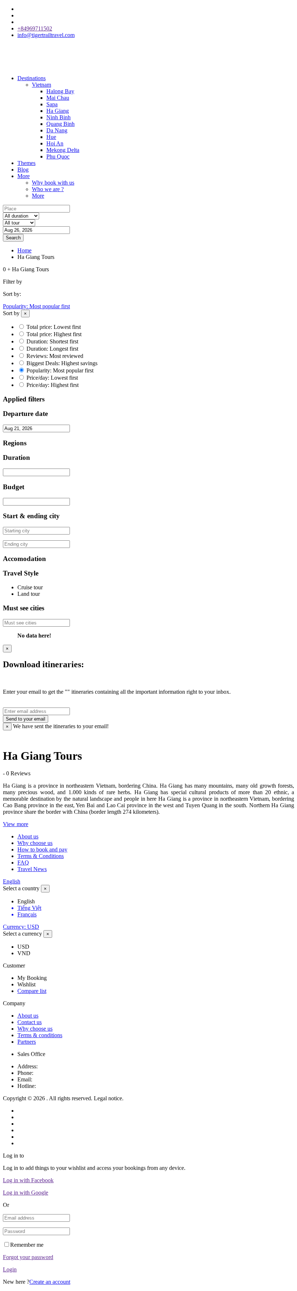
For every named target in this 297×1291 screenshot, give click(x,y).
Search (13, 237)
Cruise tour (30, 587)
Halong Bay (60, 91)
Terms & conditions (39, 1035)
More (23, 176)
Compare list (31, 991)
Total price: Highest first (53, 334)
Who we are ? (48, 189)
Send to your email (25, 719)
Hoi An (54, 143)
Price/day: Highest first (52, 385)
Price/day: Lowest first (52, 378)
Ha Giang (57, 111)
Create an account (49, 1282)
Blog (23, 169)
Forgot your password (28, 1257)
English (11, 881)
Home (24, 250)
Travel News (32, 869)
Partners (26, 1042)
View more (15, 824)
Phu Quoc (58, 156)
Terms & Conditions (40, 856)
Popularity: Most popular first (36, 306)
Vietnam (41, 85)
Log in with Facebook (28, 1180)
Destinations (31, 78)
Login (10, 1269)
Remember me (26, 1245)
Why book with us (53, 183)
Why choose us (35, 843)
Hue (51, 137)
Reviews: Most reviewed (54, 356)
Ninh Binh (58, 117)
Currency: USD (21, 927)
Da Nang (56, 130)
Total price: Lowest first (53, 327)
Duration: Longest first (52, 349)
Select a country (21, 888)
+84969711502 (34, 28)
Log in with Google (25, 1192)
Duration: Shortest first (52, 341)
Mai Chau (57, 98)
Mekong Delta (62, 150)
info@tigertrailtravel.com (46, 35)
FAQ (23, 862)
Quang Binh (60, 124)
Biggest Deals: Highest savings (61, 363)
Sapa (52, 104)
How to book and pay (42, 849)
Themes (26, 163)
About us (27, 836)
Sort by (11, 313)
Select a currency (22, 934)
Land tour (28, 594)
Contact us (29, 1022)
